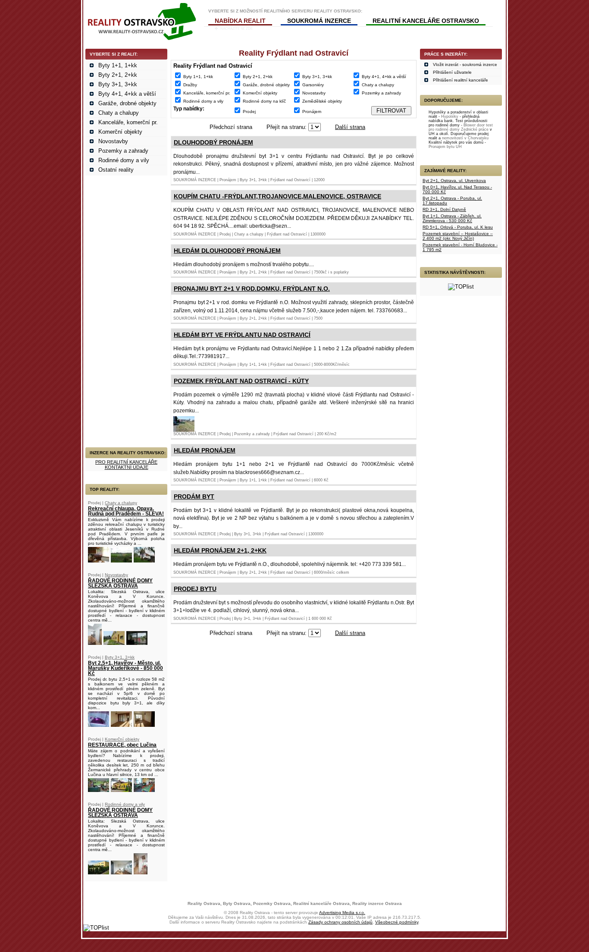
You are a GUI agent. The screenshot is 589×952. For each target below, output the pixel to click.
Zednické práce (475, 129)
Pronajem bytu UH (445, 147)
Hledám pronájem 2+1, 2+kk (220, 550)
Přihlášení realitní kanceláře (460, 80)
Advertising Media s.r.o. (342, 912)
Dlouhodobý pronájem (213, 142)
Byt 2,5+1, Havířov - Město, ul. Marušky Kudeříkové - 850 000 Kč (125, 668)
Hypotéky (449, 116)
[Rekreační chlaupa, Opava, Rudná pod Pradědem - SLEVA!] (98, 560)
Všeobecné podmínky (396, 922)
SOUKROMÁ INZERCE (319, 20)
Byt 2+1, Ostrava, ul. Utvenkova (454, 180)
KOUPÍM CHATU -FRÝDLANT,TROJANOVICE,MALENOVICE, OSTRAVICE (277, 196)
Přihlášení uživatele (452, 72)
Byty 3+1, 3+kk (117, 84)
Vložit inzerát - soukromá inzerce (465, 64)
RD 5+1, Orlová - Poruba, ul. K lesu (458, 227)
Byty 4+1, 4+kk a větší (127, 94)
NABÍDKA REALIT (240, 20)
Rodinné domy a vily (123, 160)
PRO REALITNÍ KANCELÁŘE (126, 462)
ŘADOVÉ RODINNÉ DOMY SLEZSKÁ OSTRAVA (120, 583)
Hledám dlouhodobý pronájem (227, 250)
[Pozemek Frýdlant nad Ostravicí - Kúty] (183, 430)
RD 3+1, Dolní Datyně (444, 209)
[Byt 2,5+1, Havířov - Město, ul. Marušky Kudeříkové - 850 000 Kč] (98, 725)
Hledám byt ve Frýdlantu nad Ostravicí (242, 334)
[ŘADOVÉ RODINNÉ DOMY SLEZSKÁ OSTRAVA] (95, 643)
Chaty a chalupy (118, 113)
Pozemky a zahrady (123, 151)
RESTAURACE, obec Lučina (122, 745)
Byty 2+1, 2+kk (117, 75)
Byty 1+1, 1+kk (117, 65)
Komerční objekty (120, 132)
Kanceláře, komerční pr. (128, 122)
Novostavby (113, 141)
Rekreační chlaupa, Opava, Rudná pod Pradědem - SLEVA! (126, 511)
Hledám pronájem (204, 450)
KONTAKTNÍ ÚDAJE (126, 467)
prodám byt (194, 496)
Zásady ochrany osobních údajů (340, 922)
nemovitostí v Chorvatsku (465, 138)
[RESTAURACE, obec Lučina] (98, 790)
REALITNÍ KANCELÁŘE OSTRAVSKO (426, 20)
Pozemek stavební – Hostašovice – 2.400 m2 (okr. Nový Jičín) (458, 236)
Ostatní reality (116, 170)
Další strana (350, 127)
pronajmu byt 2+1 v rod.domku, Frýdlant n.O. (252, 288)
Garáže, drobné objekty (127, 103)
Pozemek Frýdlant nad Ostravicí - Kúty (241, 380)
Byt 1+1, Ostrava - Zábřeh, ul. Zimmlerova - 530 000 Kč (452, 218)
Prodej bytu (195, 588)
